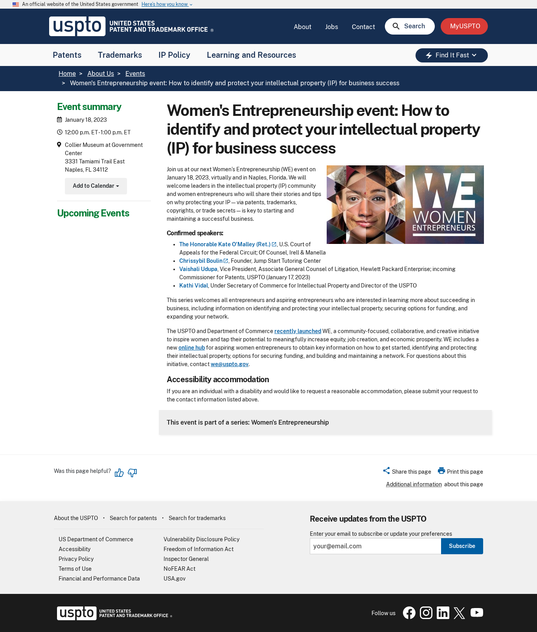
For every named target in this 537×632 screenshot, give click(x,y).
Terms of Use (75, 569)
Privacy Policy (76, 559)
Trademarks (120, 55)
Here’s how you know (167, 4)
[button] (406, 473)
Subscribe (462, 546)
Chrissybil (201, 261)
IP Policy (174, 55)
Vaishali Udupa (198, 269)
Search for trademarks (197, 518)
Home (67, 73)
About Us (100, 73)
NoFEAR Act (179, 569)
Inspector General (186, 559)
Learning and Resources (251, 55)
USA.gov (175, 578)
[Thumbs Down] (132, 473)
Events (135, 73)
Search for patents (133, 518)
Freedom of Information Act (199, 549)
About (302, 27)
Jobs (331, 27)
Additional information (414, 484)
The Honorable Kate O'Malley (225, 244)
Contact (363, 27)
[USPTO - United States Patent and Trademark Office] (113, 618)
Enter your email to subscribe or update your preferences (381, 534)
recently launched (297, 331)
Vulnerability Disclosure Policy (201, 539)
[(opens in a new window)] (424, 617)
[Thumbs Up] (119, 473)
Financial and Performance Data (99, 578)
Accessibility (74, 549)
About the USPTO (76, 518)
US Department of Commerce (96, 539)
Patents (67, 55)
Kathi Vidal (193, 285)
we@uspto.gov (229, 364)
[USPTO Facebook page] (408, 617)
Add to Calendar (95, 187)
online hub (191, 347)
